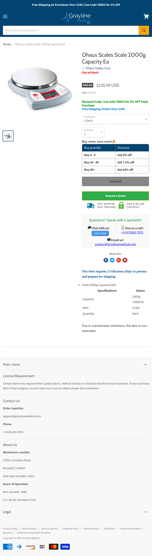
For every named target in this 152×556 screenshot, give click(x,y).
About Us (7, 533)
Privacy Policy (10, 528)
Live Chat (100, 233)
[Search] (144, 30)
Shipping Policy (71, 528)
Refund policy (29, 528)
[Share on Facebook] (106, 260)
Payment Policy (91, 528)
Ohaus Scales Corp (98, 68)
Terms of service (49, 528)
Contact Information (130, 528)
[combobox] (71, 30)
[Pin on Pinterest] (125, 260)
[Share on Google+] (118, 260)
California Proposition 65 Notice (33, 533)
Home (7, 44)
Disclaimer (109, 528)
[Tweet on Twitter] (112, 260)
